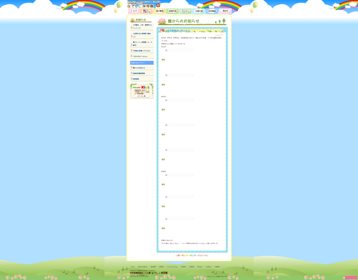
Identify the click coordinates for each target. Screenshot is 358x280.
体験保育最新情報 (139, 73)
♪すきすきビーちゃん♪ (140, 56)
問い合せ (200, 266)
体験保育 (217, 266)
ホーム (133, 266)
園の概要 (159, 10)
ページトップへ (351, 277)
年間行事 (198, 10)
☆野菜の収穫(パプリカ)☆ (141, 51)
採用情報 (211, 10)
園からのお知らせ (146, 10)
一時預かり (209, 266)
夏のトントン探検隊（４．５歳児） (142, 43)
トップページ (132, 10)
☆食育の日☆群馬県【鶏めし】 (142, 35)
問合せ (225, 10)
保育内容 (172, 10)
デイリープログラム (185, 10)
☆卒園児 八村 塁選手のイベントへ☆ (142, 26)
